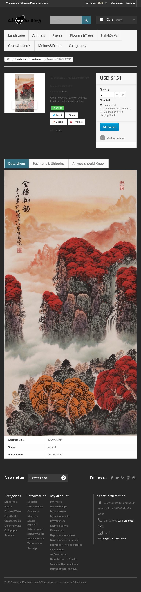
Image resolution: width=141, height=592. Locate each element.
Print (58, 130)
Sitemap (32, 548)
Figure (57, 35)
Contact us (117, 3)
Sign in (130, 3)
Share (71, 115)
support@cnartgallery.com (112, 538)
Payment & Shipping (49, 163)
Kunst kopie (57, 530)
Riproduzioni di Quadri (63, 559)
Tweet (58, 115)
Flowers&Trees (81, 35)
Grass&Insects (19, 45)
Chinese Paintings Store (26, 582)
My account (59, 496)
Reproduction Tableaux (63, 568)
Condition (56, 91)
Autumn (36, 59)
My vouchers (57, 521)
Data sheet (16, 163)
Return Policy (35, 529)
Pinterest (77, 121)
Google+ (60, 121)
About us (32, 516)
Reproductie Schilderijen (64, 540)
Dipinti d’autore (59, 525)
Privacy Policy (35, 538)
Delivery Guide (35, 533)
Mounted (105, 100)
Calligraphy (77, 45)
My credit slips (58, 506)
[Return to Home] (8, 59)
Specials (32, 501)
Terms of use (34, 543)
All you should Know (88, 163)
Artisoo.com (79, 582)
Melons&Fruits (49, 45)
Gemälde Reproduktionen (64, 564)
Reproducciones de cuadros (66, 544)
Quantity (104, 89)
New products (35, 506)
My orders (56, 501)
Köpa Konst (57, 549)
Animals (38, 35)
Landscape (16, 35)
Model (53, 86)
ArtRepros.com (58, 554)
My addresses (58, 511)
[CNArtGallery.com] (24, 20)
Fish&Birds (109, 35)
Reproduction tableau (62, 535)
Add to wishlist (115, 138)
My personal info (59, 516)
